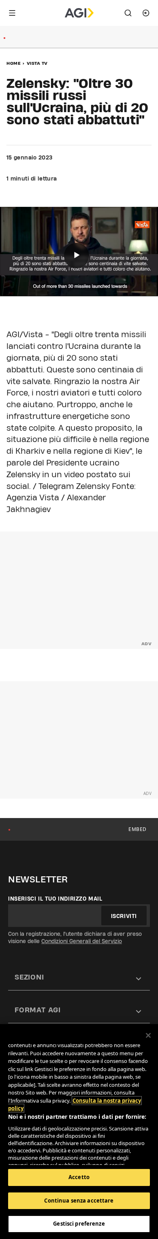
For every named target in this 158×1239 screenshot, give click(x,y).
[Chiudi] (148, 1035)
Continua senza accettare (78, 1200)
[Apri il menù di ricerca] (128, 13)
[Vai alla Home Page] (79, 13)
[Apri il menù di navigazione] (12, 13)
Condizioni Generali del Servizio (81, 941)
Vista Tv (37, 63)
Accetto (79, 1177)
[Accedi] (146, 13)
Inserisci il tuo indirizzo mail (55, 898)
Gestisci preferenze (79, 1223)
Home (13, 63)
